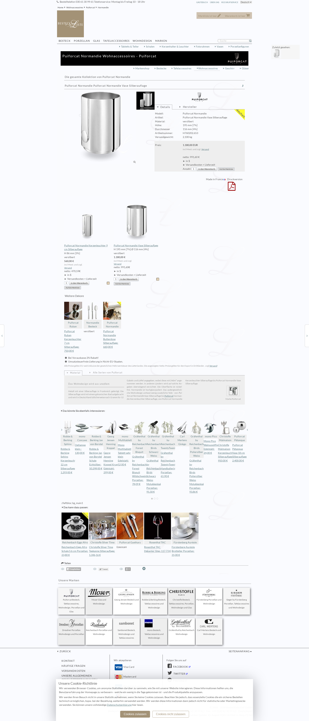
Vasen (220, 46)
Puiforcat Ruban (73, 324)
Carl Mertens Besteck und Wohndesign (209, 632)
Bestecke (161, 68)
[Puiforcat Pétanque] (307, 336)
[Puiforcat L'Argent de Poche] (2, 336)
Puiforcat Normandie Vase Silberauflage (136, 245)
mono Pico (211, 436)
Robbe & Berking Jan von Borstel (96, 440)
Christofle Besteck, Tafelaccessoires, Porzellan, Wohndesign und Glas (181, 603)
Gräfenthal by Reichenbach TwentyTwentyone (168, 442)
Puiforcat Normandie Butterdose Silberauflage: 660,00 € (110, 339)
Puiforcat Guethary (130, 542)
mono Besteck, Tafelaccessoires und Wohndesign (154, 634)
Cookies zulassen (135, 714)
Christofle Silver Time (102, 542)
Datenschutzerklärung (119, 704)
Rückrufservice (229, 2)
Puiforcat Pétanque (239, 438)
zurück (65, 651)
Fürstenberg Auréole (185, 542)
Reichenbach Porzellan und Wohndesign (99, 632)
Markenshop (142, 68)
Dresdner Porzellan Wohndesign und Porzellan (71, 632)
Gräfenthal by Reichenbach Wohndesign (181, 632)
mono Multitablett (125, 438)
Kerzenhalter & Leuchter (175, 46)
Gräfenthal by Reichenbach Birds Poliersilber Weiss (196, 446)
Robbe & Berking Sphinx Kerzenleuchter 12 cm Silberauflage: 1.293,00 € (69, 461)
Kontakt (68, 660)
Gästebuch (202, 2)
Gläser (245, 68)
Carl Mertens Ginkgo (182, 440)
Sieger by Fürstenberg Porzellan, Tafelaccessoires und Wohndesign (236, 603)
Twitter (179, 673)
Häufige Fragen (73, 665)
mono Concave (82, 438)
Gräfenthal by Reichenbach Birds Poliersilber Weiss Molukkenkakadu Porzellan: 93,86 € (198, 476)
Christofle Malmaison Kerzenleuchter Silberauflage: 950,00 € (226, 453)
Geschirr (230, 68)
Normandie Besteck (92, 324)
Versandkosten (73, 670)
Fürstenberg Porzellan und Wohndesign (209, 601)
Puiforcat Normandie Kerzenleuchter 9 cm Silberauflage (86, 247)
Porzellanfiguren (239, 46)
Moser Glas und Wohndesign (99, 601)
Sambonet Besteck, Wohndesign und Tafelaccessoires (126, 634)
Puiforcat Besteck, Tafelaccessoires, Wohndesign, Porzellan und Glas (71, 605)
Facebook (180, 666)
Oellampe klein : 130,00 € (80, 449)
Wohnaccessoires (74, 7)
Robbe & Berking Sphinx (68, 440)
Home (60, 7)
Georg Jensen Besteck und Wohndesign (126, 601)
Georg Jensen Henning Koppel (111, 442)
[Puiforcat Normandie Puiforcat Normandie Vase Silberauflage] (100, 128)
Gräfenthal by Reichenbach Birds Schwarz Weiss (153, 446)
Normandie (103, 7)
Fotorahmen (203, 46)
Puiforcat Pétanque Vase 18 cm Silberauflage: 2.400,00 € (239, 453)
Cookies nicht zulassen (170, 714)
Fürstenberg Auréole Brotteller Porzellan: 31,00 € (183, 551)
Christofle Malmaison (225, 438)
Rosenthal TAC (157, 542)
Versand (205, 149)
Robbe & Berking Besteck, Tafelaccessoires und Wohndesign (154, 603)
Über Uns (214, 2)
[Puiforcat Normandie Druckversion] (231, 188)
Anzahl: (187, 168)
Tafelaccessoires (182, 68)
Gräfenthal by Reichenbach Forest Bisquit (139, 444)
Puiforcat (90, 7)
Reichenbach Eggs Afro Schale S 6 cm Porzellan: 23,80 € (75, 551)
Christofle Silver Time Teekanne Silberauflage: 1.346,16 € (102, 551)
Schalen (150, 46)
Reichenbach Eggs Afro (75, 542)
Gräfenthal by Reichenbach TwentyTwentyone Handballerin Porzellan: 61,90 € (171, 464)
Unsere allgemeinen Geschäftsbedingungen (80, 677)
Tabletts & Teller (130, 46)
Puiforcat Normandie (112, 324)
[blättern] (62, 430)
